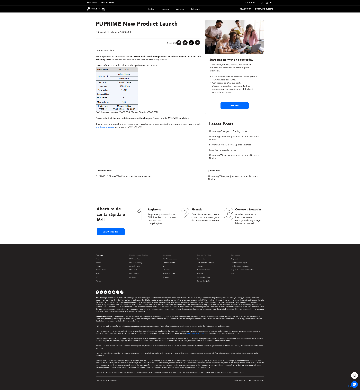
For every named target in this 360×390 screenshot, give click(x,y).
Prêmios (200, 266)
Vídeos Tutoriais (169, 273)
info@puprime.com (105, 126)
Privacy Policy (239, 380)
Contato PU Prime (203, 277)
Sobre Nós (201, 259)
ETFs (97, 277)
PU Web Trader (135, 266)
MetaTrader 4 (134, 273)
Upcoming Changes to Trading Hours (228, 131)
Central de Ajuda (203, 281)
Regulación (235, 259)
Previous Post (105, 170)
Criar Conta (245, 9)
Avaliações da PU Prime (205, 262)
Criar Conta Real (111, 232)
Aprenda (180, 9)
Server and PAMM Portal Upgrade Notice (230, 144)
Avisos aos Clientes (204, 270)
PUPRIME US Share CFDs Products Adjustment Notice (123, 176)
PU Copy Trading (135, 262)
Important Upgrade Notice (222, 149)
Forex (98, 259)
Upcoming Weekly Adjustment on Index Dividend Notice (233, 178)
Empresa (165, 9)
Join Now (234, 105)
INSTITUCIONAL (107, 3)
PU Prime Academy (170, 259)
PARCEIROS (92, 3)
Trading (151, 9)
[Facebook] (179, 43)
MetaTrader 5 (134, 270)
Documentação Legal (239, 262)
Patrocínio (195, 9)
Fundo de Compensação (240, 266)
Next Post (215, 170)
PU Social (132, 277)
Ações (98, 273)
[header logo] (96, 9)
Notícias (200, 273)
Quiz (165, 266)
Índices (98, 266)
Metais (98, 262)
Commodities (101, 270)
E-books (166, 277)
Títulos (98, 281)
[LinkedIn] (185, 43)
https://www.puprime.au (195, 333)
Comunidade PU (169, 262)
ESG (232, 273)
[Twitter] (191, 43)
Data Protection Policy (256, 380)
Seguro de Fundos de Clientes (242, 270)
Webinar (166, 270)
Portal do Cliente (264, 9)
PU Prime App (134, 259)
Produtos (99, 255)
